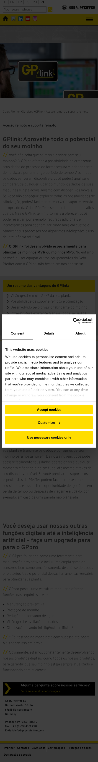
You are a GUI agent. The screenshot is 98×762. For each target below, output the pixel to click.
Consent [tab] (17, 333)
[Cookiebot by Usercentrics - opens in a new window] (73, 321)
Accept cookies (49, 409)
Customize (46, 422)
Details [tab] (49, 333)
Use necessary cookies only (49, 437)
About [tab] (80, 333)
